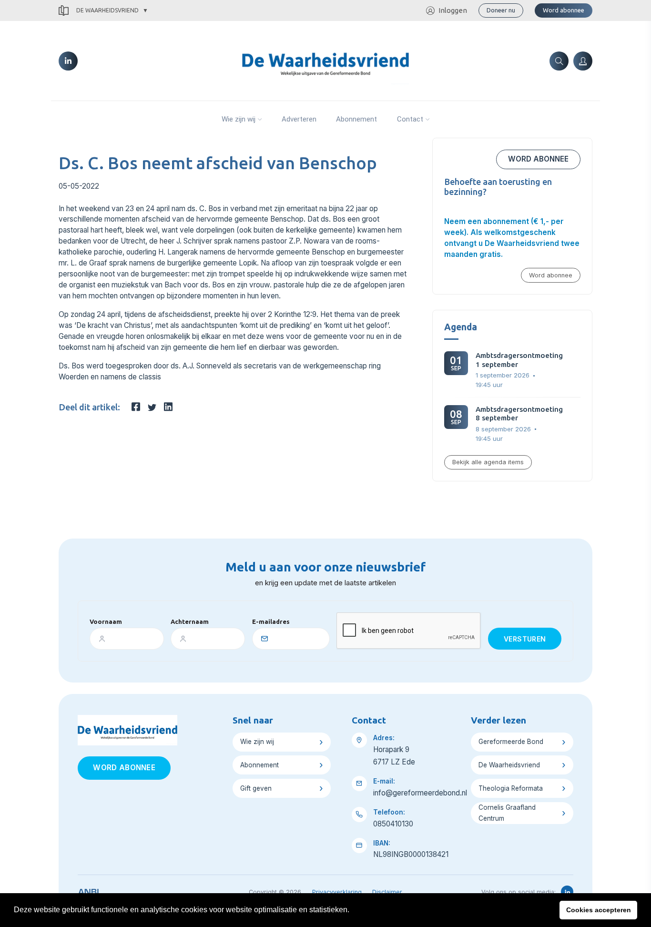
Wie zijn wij (238, 119)
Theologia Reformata (510, 788)
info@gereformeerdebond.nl (420, 792)
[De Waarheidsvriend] (325, 60)
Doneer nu (501, 10)
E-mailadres (271, 621)
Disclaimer (387, 892)
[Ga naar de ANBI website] (88, 890)
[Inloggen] (582, 61)
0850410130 (393, 823)
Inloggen (452, 10)
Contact (410, 119)
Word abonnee (563, 10)
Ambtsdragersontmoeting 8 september (519, 413)
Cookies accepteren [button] (598, 910)
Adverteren (299, 119)
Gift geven (256, 788)
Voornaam (106, 621)
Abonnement (356, 119)
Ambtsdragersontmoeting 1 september (519, 359)
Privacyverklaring (337, 892)
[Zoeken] (559, 61)
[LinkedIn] (68, 61)
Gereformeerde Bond (510, 741)
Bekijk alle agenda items (488, 462)
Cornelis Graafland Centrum (507, 813)
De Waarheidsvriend (107, 10)
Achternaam (190, 621)
